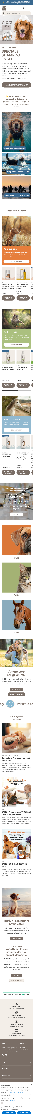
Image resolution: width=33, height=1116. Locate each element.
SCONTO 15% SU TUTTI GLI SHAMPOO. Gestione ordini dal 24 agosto (16, 84)
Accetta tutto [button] (9, 1112)
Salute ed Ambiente (16, 694)
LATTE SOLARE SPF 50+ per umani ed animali (22, 286)
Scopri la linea (16, 345)
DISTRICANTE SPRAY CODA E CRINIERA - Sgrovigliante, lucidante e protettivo (22, 456)
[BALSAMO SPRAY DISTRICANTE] (23, 357)
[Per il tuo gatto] (16, 319)
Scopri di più (16, 514)
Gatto (16, 595)
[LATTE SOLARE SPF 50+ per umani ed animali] (23, 273)
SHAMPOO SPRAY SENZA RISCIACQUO (8, 368)
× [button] (31, 1084)
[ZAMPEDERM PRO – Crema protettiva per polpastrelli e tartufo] (8, 273)
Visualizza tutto (16, 719)
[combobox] (16, 13)
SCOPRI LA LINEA (16, 261)
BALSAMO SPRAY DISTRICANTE (21, 368)
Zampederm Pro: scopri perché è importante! (16, 759)
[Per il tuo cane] (16, 231)
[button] (27, 8)
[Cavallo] (16, 615)
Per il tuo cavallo (12, 704)
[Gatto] (16, 578)
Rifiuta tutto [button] (24, 1112)
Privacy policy (12, 1092)
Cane (16, 558)
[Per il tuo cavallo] (16, 406)
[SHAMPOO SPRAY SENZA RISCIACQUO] (8, 357)
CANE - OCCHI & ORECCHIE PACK (14, 865)
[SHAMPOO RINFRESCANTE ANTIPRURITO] (8, 442)
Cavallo (16, 632)
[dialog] (16, 1099)
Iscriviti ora (16, 938)
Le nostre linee (16, 980)
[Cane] (16, 540)
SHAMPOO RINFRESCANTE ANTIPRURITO (6, 455)
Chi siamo (16, 975)
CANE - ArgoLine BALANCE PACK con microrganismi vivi (16, 813)
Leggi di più (12, 1100)
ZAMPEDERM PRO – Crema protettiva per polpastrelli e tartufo (8, 286)
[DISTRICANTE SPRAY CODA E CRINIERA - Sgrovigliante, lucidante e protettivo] (23, 442)
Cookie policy (20, 1092)
